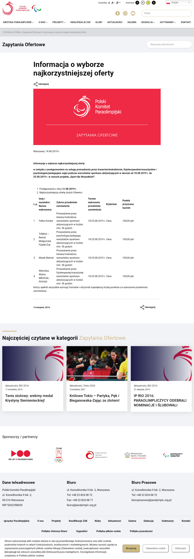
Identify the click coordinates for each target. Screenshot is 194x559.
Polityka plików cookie (108, 531)
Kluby (98, 22)
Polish (175, 2)
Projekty (57, 22)
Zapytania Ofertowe (31, 32)
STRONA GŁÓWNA (12, 32)
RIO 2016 (24, 385)
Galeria (131, 22)
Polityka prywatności (141, 531)
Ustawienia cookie (155, 548)
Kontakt (186, 22)
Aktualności (114, 22)
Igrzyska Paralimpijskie (17, 22)
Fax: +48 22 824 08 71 (80, 500)
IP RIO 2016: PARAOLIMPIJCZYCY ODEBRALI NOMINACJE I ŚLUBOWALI (160, 400)
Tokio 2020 (89, 385)
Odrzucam (180, 548)
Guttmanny (167, 22)
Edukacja (147, 22)
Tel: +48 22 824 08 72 (79, 494)
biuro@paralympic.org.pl (81, 505)
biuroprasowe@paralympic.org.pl (151, 500)
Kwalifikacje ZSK (80, 22)
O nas (42, 22)
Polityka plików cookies (31, 555)
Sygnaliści (81, 531)
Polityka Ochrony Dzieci (54, 531)
